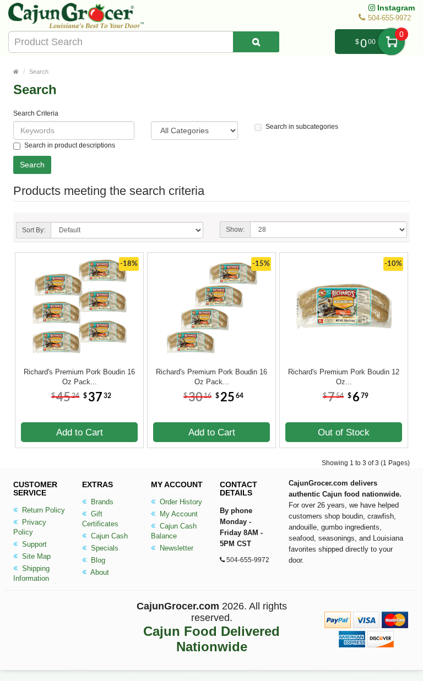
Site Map (35, 556)
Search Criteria (35, 113)
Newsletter (175, 548)
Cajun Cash (108, 536)
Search (38, 71)
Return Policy (42, 510)
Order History (180, 502)
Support (33, 544)
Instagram (395, 7)
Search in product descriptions (69, 145)
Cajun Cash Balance (174, 531)
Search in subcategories (301, 126)
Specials (103, 548)
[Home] (16, 71)
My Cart (391, 41)
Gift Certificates (100, 519)
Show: (235, 229)
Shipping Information (31, 573)
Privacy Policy (29, 527)
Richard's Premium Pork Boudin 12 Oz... (343, 377)
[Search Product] (256, 41)
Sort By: (33, 230)
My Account (178, 514)
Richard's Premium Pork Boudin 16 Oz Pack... (79, 377)
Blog (97, 560)
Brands (101, 502)
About (99, 572)
